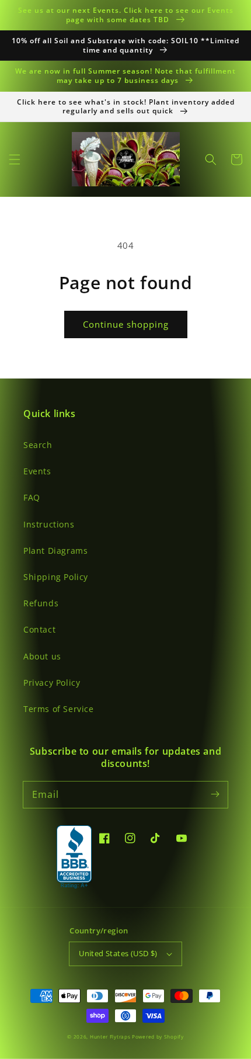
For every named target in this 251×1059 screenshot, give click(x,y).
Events (37, 471)
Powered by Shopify (158, 1036)
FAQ (31, 497)
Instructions (48, 524)
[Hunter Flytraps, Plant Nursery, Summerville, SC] (74, 857)
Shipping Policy (55, 576)
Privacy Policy (51, 682)
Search (38, 444)
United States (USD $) (118, 953)
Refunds (40, 603)
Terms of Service (58, 708)
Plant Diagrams (55, 550)
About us (42, 656)
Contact (39, 629)
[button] (14, 159)
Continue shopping (126, 324)
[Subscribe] (215, 794)
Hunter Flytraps (111, 1036)
